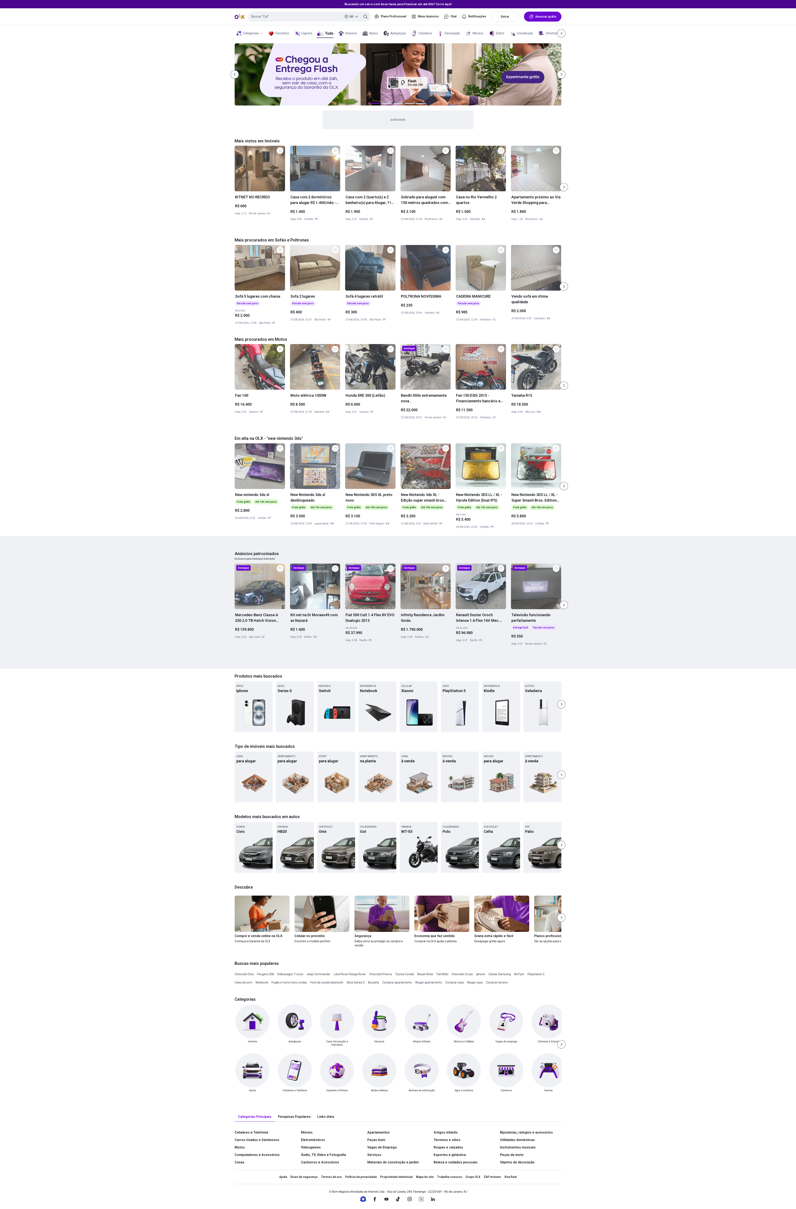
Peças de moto (512, 1155)
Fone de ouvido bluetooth (326, 982)
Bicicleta (373, 982)
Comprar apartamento (397, 982)
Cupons (306, 33)
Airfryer (519, 974)
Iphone (480, 974)
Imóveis (351, 33)
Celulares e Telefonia (251, 1132)
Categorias (251, 33)
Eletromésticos (313, 1140)
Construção (525, 33)
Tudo (329, 33)
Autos (373, 33)
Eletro (500, 33)
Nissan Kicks (425, 974)
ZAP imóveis (492, 1177)
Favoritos (282, 33)
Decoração (452, 33)
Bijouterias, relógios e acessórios (526, 1132)
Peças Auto (376, 1140)
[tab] (255, 1117)
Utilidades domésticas (517, 1140)
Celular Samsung (499, 974)
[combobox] (309, 17)
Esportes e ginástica (450, 1155)
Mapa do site (425, 1177)
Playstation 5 (536, 974)
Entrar (505, 16)
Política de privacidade (361, 1177)
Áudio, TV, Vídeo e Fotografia (323, 1155)
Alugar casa (475, 982)
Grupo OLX (473, 1177)
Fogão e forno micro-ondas (289, 982)
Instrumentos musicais (518, 1147)
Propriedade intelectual (396, 1177)
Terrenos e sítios (447, 1140)
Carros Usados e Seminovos (257, 1140)
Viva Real (510, 1177)
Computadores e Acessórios (257, 1155)
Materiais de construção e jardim (393, 1162)
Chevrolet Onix (244, 974)
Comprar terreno (497, 982)
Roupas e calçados (448, 1147)
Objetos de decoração (517, 1162)
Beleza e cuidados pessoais (455, 1162)
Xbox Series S (356, 982)
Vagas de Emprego (382, 1147)
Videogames (311, 1147)
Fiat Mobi (442, 974)
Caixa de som (243, 982)
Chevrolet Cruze (462, 974)
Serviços (374, 1155)
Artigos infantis (446, 1132)
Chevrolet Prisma (380, 974)
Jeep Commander (318, 974)
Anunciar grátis (545, 16)
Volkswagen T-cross (290, 974)
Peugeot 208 (265, 974)
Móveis (477, 33)
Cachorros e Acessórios (320, 1162)
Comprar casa (454, 982)
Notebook (262, 982)
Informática (554, 33)
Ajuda (283, 1177)
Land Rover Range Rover (350, 974)
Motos (240, 1147)
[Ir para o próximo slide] (564, 187)
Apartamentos (378, 1132)
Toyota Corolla (404, 974)
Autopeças (398, 33)
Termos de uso (331, 1177)
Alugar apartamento (428, 982)
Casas (239, 1162)
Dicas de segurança (304, 1177)
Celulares (425, 33)
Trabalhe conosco (449, 1177)
